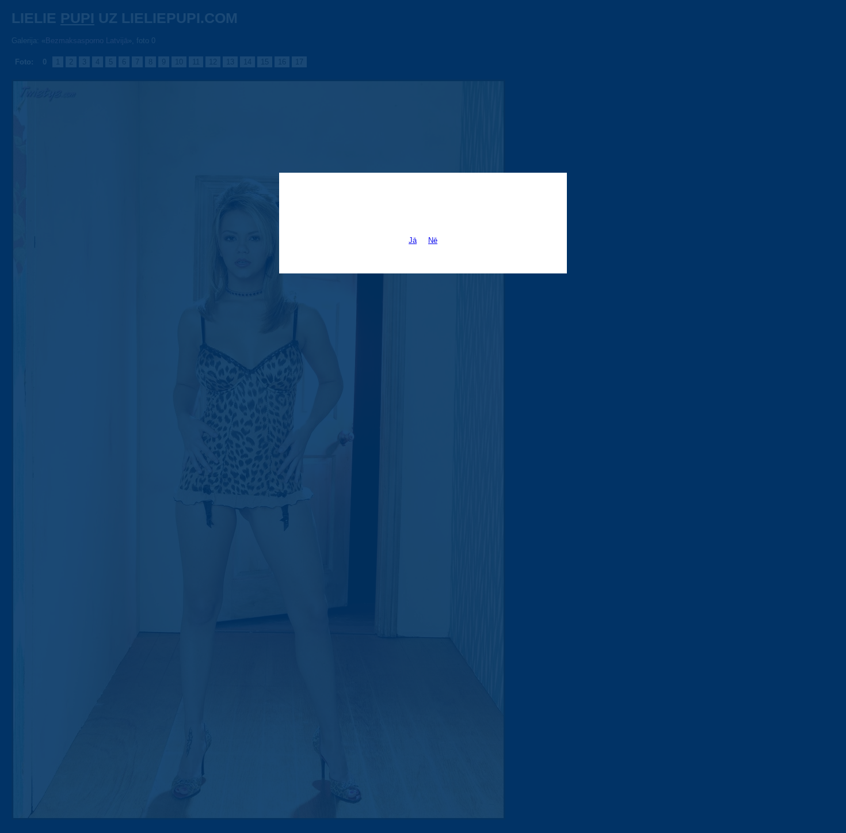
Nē (432, 240)
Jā (413, 240)
